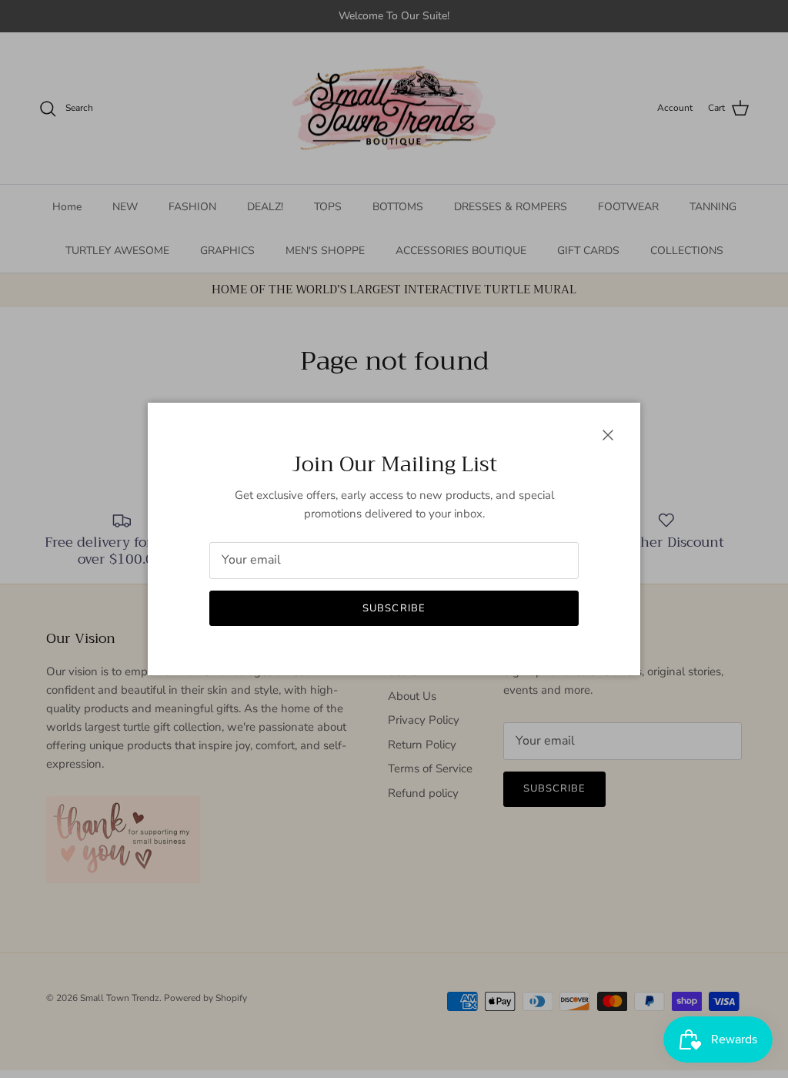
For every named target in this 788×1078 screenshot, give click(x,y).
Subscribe (393, 608)
